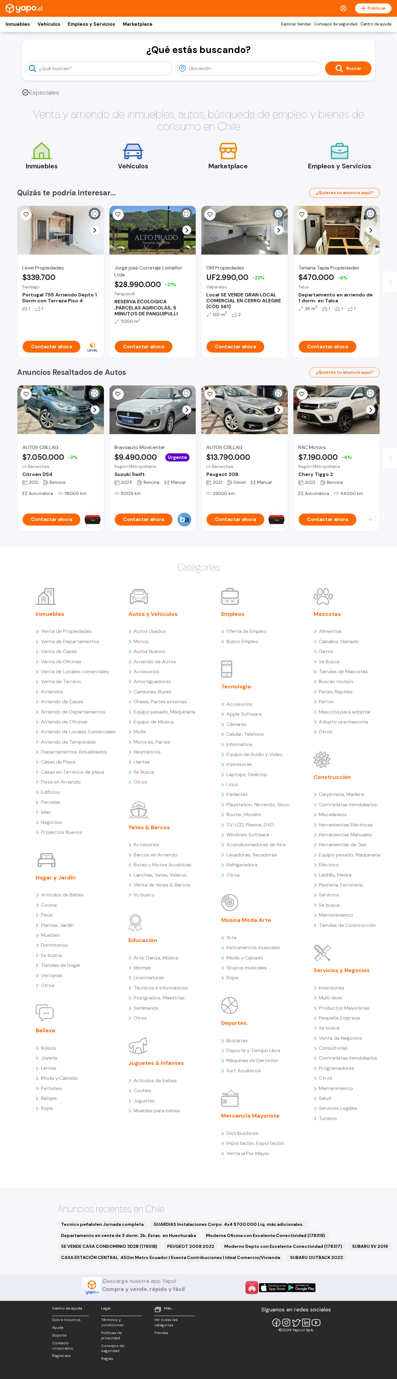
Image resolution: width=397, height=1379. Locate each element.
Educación (142, 940)
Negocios (51, 822)
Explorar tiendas (296, 24)
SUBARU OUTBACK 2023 (316, 1257)
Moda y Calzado (59, 1078)
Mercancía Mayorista (250, 1115)
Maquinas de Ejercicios (252, 1060)
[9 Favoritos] (26, 394)
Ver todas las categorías (166, 1322)
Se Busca (144, 772)
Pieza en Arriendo (61, 782)
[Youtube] (316, 1323)
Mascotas (327, 614)
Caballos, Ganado (339, 641)
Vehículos (49, 24)
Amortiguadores (152, 681)
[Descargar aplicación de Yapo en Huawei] (252, 1287)
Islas (46, 812)
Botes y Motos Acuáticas (162, 864)
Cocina (49, 905)
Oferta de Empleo (246, 631)
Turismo (328, 1118)
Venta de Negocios (340, 1038)
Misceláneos (333, 814)
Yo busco (144, 895)
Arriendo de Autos (155, 661)
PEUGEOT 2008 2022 (190, 1246)
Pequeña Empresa (339, 1018)
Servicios (329, 895)
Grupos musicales (246, 967)
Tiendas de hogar (61, 965)
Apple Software (244, 714)
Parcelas (50, 802)
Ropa (47, 1108)
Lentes (48, 1068)
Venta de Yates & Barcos (162, 885)
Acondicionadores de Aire (256, 844)
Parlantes (237, 794)
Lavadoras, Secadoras (251, 855)
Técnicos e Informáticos (161, 988)
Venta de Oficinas (61, 661)
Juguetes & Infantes (156, 1063)
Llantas (142, 761)
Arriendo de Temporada (68, 742)
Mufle (140, 731)
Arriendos (52, 691)
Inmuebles (18, 24)
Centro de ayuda (375, 24)
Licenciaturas (149, 977)
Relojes (49, 1098)
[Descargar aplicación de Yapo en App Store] (273, 1287)
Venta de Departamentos (70, 641)
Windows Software (247, 834)
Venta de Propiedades (66, 631)
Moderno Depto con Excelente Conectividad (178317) (283, 1246)
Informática (239, 744)
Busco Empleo (242, 641)
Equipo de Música (154, 721)
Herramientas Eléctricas (346, 824)
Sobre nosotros (66, 1319)
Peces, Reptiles (336, 691)
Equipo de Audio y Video (254, 754)
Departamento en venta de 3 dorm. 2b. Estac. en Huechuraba (128, 1235)
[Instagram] (286, 1323)
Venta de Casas (59, 651)
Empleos (232, 614)
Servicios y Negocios (342, 970)
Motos (141, 641)
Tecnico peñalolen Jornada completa (102, 1224)
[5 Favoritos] (118, 394)
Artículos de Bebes (62, 895)
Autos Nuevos (150, 651)
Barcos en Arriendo (155, 855)
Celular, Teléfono (245, 734)
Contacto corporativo (62, 1346)
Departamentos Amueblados (74, 752)
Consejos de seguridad (335, 24)
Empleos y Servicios (91, 24)
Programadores (336, 1068)
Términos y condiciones (112, 1322)
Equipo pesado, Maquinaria (164, 712)
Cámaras (236, 724)
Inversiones (331, 988)
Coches (142, 1090)
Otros (47, 985)
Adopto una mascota (343, 721)
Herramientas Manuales (345, 834)
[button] (94, 230)
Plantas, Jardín (57, 925)
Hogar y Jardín (56, 877)
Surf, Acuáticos (243, 1070)
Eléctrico (329, 864)
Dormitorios (54, 945)
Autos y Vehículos (153, 614)
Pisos (47, 915)
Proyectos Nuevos (61, 832)
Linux (232, 784)
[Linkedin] (306, 1323)
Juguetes (144, 1100)
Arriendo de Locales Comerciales (78, 731)
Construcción (332, 777)
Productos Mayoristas (344, 1008)
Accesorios (146, 671)
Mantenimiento (336, 915)
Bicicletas (237, 1040)
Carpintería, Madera (341, 794)
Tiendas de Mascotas (343, 671)
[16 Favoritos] (118, 214)
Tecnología (236, 686)
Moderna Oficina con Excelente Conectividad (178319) (265, 1235)
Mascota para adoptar (345, 712)
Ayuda (57, 1327)
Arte (231, 937)
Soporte (59, 1335)
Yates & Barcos (149, 827)
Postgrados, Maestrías (159, 997)
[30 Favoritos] (26, 214)
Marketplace (138, 24)
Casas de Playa (58, 761)
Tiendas (161, 1332)
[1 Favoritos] (210, 394)
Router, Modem (243, 814)
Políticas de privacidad (111, 1335)
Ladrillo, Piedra (335, 875)
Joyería (49, 1058)
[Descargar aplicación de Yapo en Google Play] (301, 1287)
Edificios (50, 792)
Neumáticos (147, 752)
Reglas (107, 1358)
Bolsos (48, 1048)
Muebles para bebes (157, 1110)
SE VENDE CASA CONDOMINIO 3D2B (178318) (109, 1246)
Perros (326, 701)
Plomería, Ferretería (341, 885)
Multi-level (330, 997)
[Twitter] (296, 1323)
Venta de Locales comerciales (75, 671)
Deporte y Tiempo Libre (253, 1050)
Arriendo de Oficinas (64, 721)
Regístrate (61, 1355)
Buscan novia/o (336, 681)
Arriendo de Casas (62, 701)
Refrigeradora (241, 864)
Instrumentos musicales (253, 947)
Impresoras (239, 764)
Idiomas (142, 967)
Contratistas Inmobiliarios (348, 804)
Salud (325, 1098)
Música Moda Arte (246, 920)
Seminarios (146, 1008)
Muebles (50, 935)
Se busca (51, 955)
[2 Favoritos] (210, 214)
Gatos (326, 651)
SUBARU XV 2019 (370, 1246)
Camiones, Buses (153, 691)
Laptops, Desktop (246, 774)
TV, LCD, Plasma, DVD (250, 824)
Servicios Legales (338, 1108)
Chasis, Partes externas (160, 701)
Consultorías (333, 1048)
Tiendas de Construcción (347, 925)
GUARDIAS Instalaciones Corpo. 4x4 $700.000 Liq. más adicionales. (229, 1224)
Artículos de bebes (155, 1080)
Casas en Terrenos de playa (72, 772)
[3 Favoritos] (302, 214)
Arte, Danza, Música (156, 957)
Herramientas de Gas (343, 844)
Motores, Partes (152, 742)
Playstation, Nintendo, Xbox (257, 804)
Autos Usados (150, 631)
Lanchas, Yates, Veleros (160, 875)
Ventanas (52, 975)
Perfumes (51, 1088)
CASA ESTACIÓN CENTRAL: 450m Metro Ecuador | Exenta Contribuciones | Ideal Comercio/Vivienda (170, 1257)
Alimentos (330, 631)
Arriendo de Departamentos (73, 712)
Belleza (45, 1030)
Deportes (234, 1023)
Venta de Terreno (61, 681)
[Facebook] (276, 1323)
